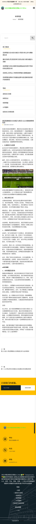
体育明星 (5, 103)
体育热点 (5, 98)
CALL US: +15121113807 (23, 2)
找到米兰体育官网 (8, 112)
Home (14, 19)
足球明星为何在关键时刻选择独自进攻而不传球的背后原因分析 (18, 67)
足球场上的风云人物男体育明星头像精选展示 (17, 73)
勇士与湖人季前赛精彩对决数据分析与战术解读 (15, 351)
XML (19, 510)
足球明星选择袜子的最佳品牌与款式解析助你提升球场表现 (18, 79)
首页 (18, 490)
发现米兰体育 (7, 94)
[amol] (17, 8)
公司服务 (5, 107)
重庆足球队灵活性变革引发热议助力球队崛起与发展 (18, 61)
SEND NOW (28, 388)
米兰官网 (21, 521)
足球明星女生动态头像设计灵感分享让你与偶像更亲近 (18, 54)
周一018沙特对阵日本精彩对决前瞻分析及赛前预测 (16, 369)
